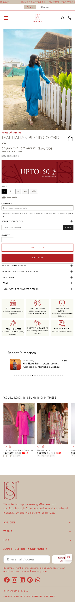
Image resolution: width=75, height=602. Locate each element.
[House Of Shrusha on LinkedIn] (21, 579)
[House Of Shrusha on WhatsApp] (36, 579)
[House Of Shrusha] (37, 18)
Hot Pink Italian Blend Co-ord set (18, 450)
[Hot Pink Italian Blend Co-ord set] (19, 423)
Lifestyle (44, 7)
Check (68, 227)
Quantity (6, 235)
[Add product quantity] (12, 239)
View (64, 360)
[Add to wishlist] (5, 447)
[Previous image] (8, 423)
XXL (34, 191)
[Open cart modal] (69, 18)
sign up (61, 559)
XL (25, 191)
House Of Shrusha (17, 591)
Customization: (8, 203)
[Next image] (30, 423)
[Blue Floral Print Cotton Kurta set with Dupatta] (15, 364)
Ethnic (30, 7)
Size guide (12, 197)
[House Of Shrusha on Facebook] (5, 579)
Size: (4, 186)
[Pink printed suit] (52, 423)
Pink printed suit (44, 450)
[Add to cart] (10, 447)
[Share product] (70, 138)
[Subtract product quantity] (3, 239)
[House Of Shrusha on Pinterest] (29, 579)
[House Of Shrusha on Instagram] (13, 579)
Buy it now (37, 258)
